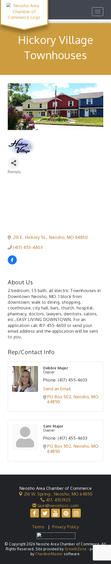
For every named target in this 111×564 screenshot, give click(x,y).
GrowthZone (76, 549)
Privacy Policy (65, 526)
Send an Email (57, 388)
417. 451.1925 (57, 499)
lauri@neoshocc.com (57, 505)
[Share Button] (13, 163)
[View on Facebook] (12, 262)
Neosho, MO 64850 (58, 494)
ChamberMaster (49, 554)
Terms (38, 526)
